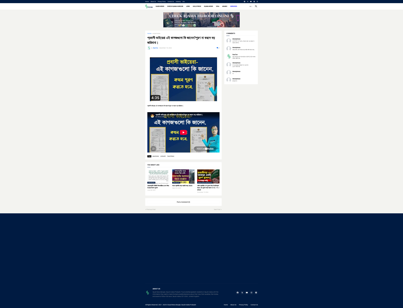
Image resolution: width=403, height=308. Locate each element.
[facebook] (244, 1)
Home (147, 1)
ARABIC (224, 6)
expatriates (156, 33)
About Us (153, 1)
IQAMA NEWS (208, 6)
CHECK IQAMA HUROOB (175, 6)
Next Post (217, 209)
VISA (217, 6)
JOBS (188, 6)
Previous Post (151, 209)
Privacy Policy (162, 1)
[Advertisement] (163, 232)
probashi (163, 156)
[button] (251, 6)
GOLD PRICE (197, 6)
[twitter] (247, 1)
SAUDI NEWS (160, 6)
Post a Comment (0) (183, 202)
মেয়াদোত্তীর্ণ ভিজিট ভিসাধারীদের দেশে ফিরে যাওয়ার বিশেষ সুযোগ (158, 187)
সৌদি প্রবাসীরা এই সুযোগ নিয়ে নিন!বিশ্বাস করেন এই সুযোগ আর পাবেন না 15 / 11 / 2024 (208, 188)
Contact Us (171, 1)
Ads (184, 1)
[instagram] (257, 1)
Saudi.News (170, 156)
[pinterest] (254, 1)
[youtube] (251, 1)
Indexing (178, 1)
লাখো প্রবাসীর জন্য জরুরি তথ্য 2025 (182, 186)
